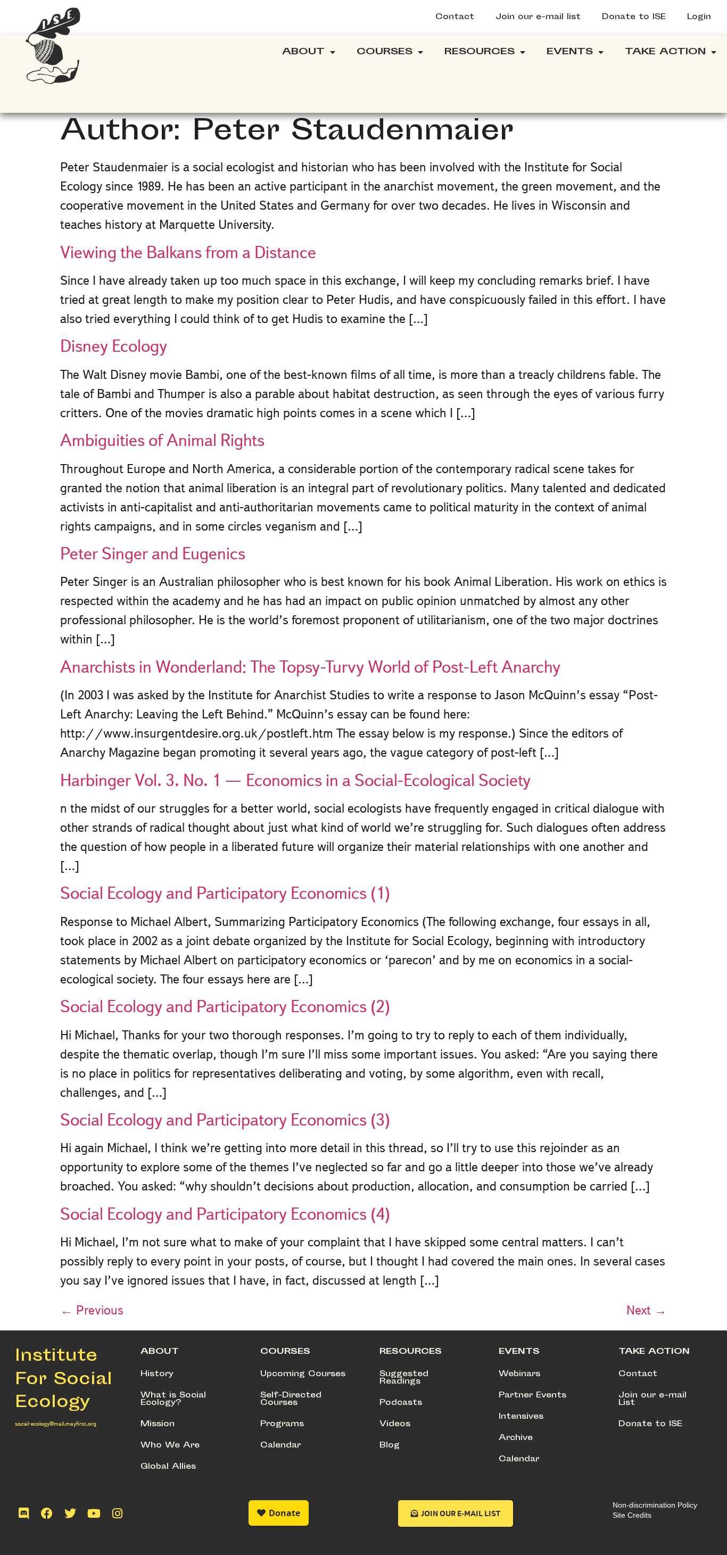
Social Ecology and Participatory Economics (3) (225, 1119)
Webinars (519, 1374)
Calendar (280, 1446)
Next (646, 1310)
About (303, 52)
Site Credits (632, 1515)
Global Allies (168, 1467)
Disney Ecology (113, 346)
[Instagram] (117, 1513)
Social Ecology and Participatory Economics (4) (225, 1214)
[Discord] (23, 1513)
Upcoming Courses (302, 1374)
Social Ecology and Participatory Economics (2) (225, 1006)
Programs (282, 1424)
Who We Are (170, 1446)
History (157, 1374)
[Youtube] (93, 1513)
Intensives (521, 1417)
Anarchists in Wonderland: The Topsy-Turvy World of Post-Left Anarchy (310, 666)
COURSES (285, 1352)
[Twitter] (70, 1513)
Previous (91, 1310)
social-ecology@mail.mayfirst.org (55, 1423)
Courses (384, 52)
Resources (479, 52)
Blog (389, 1446)
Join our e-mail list (538, 17)
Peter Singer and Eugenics (152, 553)
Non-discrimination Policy (655, 1505)
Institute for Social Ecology (63, 1380)
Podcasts (400, 1403)
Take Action (665, 52)
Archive (516, 1438)
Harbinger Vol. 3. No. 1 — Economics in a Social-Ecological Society (295, 780)
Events (570, 52)
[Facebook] (47, 1513)
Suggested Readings (403, 1378)
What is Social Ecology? (173, 1399)
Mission (158, 1424)
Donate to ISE (634, 17)
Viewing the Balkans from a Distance (188, 252)
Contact (454, 17)
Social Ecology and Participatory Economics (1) (225, 893)
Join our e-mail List (652, 1399)
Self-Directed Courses (290, 1399)
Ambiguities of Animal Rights (162, 440)
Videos (394, 1424)
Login (699, 17)
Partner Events (532, 1395)
